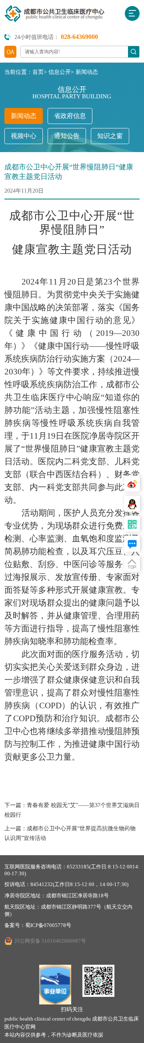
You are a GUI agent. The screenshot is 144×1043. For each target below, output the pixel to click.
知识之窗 (110, 135)
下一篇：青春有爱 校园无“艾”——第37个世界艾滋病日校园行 (72, 810)
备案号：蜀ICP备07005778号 (37, 925)
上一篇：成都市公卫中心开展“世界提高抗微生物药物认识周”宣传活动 (70, 833)
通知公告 (67, 135)
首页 (38, 72)
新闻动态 (87, 72)
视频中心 (23, 135)
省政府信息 (70, 115)
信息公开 (59, 72)
